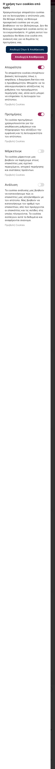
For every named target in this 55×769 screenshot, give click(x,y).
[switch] (41, 67)
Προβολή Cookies (15, 104)
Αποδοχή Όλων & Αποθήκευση (27, 49)
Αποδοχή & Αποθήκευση (29, 56)
